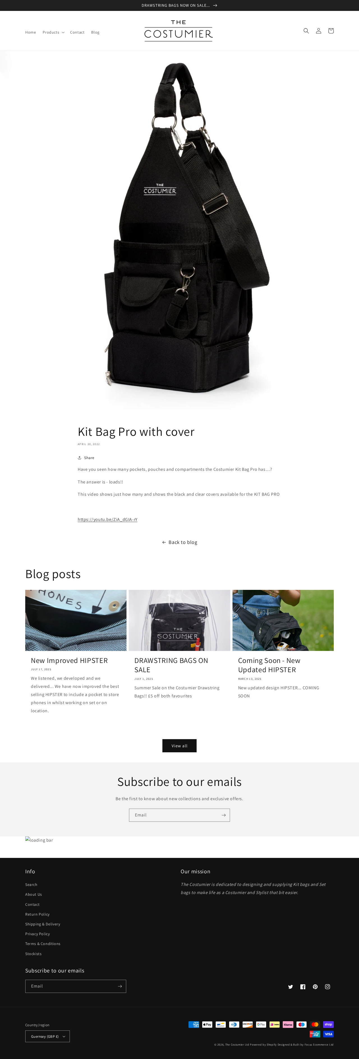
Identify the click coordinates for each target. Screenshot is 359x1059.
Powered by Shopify (263, 1044)
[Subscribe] (223, 815)
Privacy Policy (37, 933)
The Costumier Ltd (237, 1044)
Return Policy (37, 914)
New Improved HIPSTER (69, 660)
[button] (53, 32)
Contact (32, 904)
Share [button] (89, 457)
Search (31, 884)
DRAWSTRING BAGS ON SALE (171, 665)
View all (180, 745)
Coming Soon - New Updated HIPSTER (269, 665)
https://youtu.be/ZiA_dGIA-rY (107, 519)
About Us (33, 894)
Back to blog (183, 542)
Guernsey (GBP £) (45, 1036)
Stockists (33, 953)
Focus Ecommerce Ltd (319, 1044)
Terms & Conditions (43, 943)
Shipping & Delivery (42, 924)
